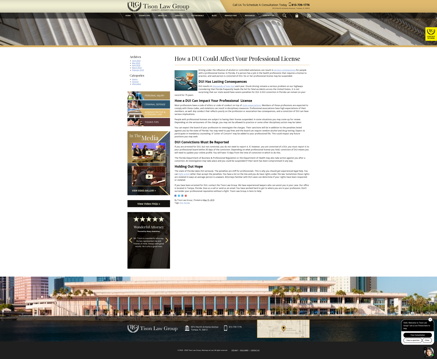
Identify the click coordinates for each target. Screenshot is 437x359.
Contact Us (268, 15)
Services (179, 15)
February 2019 (138, 70)
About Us (162, 15)
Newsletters (231, 15)
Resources (250, 15)
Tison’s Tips (144, 15)
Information (136, 84)
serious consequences (285, 70)
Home (128, 15)
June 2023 (136, 61)
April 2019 (136, 65)
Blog (214, 15)
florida (187, 203)
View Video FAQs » (148, 203)
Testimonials (197, 15)
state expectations (251, 105)
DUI (181, 203)
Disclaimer (244, 350)
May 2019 (136, 63)
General (135, 82)
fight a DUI (184, 174)
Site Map (234, 350)
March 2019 (137, 68)
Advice (135, 79)
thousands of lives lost (223, 86)
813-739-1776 (301, 4)
